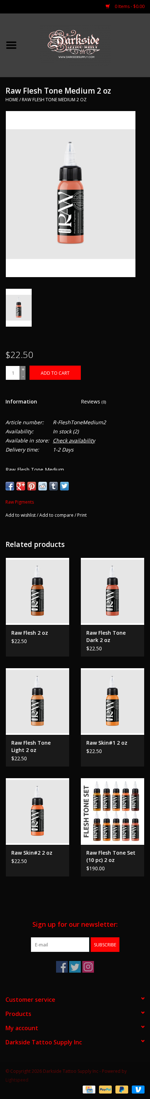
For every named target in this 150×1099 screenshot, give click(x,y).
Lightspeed (16, 1080)
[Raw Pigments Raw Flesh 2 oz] (37, 591)
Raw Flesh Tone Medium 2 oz (54, 99)
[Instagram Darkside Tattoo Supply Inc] (88, 967)
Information (21, 401)
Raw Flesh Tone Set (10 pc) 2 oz (110, 856)
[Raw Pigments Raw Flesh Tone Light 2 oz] (37, 701)
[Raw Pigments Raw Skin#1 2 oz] (112, 701)
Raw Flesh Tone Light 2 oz (31, 746)
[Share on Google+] (20, 486)
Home (11, 99)
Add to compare (57, 515)
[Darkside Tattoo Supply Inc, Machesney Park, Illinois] (86, 44)
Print (82, 515)
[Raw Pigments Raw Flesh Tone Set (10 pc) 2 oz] (112, 811)
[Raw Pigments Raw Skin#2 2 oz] (37, 811)
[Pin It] (31, 486)
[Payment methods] (88, 1089)
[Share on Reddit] (42, 486)
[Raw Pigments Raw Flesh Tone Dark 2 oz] (112, 591)
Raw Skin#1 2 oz (106, 742)
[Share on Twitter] (64, 486)
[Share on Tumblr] (53, 486)
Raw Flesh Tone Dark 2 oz (106, 636)
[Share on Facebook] (9, 486)
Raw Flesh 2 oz (29, 632)
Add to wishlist (20, 515)
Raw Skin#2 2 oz (31, 852)
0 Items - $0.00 (129, 6)
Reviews (93, 401)
